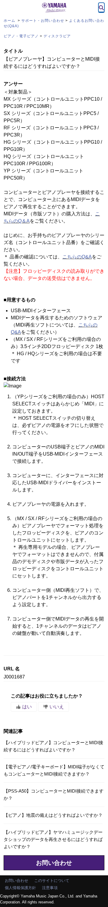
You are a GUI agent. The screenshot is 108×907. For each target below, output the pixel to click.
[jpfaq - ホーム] (54, 7)
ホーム (10, 21)
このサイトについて (51, 880)
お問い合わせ (54, 862)
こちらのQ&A (77, 256)
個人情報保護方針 (20, 887)
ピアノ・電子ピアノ (21, 36)
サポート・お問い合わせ (42, 21)
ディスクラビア (57, 36)
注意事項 (50, 887)
